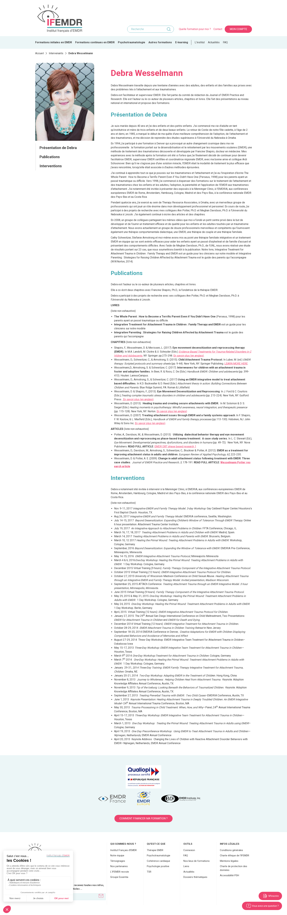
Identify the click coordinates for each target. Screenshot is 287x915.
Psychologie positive (158, 866)
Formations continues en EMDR (95, 42)
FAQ (225, 42)
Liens (186, 866)
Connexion (189, 850)
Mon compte (238, 29)
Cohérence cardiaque (158, 860)
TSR (149, 871)
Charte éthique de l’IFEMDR (234, 855)
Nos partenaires (119, 866)
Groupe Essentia (119, 877)
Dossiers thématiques (195, 877)
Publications (50, 157)
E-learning (181, 42)
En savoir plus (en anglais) (188, 355)
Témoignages (117, 860)
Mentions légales (229, 860)
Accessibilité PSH (229, 875)
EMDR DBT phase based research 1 (175, 446)
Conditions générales (231, 850)
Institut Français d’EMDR (123, 850)
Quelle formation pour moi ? (195, 29)
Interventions (51, 166)
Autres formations (160, 42)
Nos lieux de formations (196, 860)
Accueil (39, 53)
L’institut (200, 42)
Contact (217, 29)
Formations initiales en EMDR (53, 42)
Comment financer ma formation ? (143, 818)
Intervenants (56, 53)
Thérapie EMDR (155, 850)
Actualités (214, 42)
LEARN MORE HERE (236, 363)
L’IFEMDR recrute (119, 871)
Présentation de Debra (58, 148)
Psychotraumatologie (131, 42)
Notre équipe (117, 855)
